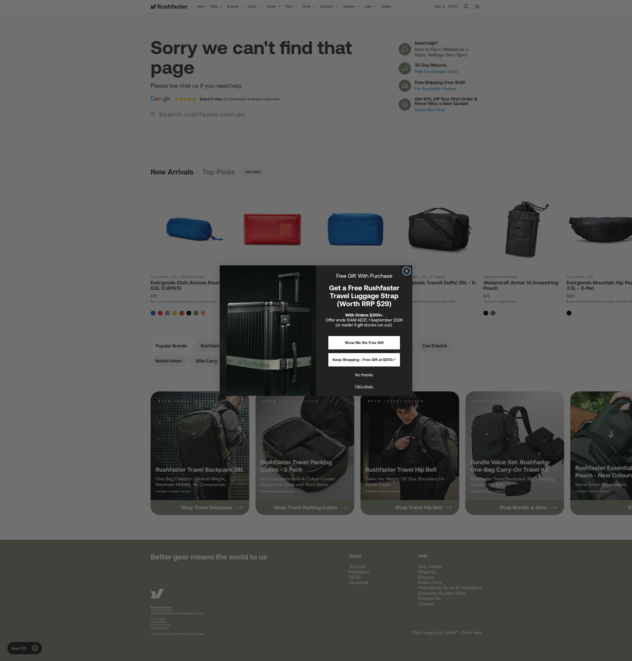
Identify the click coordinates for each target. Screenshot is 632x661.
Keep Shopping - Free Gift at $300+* (364, 360)
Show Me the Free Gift (364, 343)
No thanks (364, 375)
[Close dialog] (406, 271)
